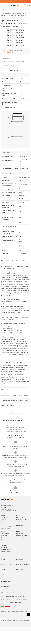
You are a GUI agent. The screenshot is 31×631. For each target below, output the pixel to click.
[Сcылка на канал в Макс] (8, 593)
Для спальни (19, 540)
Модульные (4, 547)
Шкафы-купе (19, 533)
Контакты (18, 567)
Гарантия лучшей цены (22, 564)
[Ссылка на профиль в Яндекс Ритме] (13, 593)
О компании (19, 559)
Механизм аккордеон (7, 526)
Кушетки (3, 521)
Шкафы (18, 531)
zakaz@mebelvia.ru (6, 586)
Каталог (3, 559)
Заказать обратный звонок (8, 584)
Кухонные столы (5, 549)
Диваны (3, 515)
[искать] (28, 10)
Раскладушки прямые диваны (15, 429)
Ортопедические (5, 528)
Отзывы (3, 577)
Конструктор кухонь (6, 551)
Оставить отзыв (23, 395)
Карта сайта (19, 569)
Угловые (3, 519)
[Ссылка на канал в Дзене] (10, 593)
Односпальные (20, 517)
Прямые (3, 517)
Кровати (18, 515)
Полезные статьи (5, 572)
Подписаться (28, 614)
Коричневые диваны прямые (15, 426)
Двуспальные (20, 521)
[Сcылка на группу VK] (2, 593)
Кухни (2, 543)
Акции (2, 562)
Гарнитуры (4, 545)
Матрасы (3, 531)
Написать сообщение (15, 602)
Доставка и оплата (6, 564)
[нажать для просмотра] (15, 30)
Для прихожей (20, 537)
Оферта (3, 574)
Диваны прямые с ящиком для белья (15, 431)
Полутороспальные (21, 519)
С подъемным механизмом (20, 524)
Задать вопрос (15, 412)
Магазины (19, 562)
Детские (3, 537)
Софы (2, 524)
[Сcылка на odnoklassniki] (5, 593)
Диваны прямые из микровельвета (15, 427)
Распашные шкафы (21, 535)
